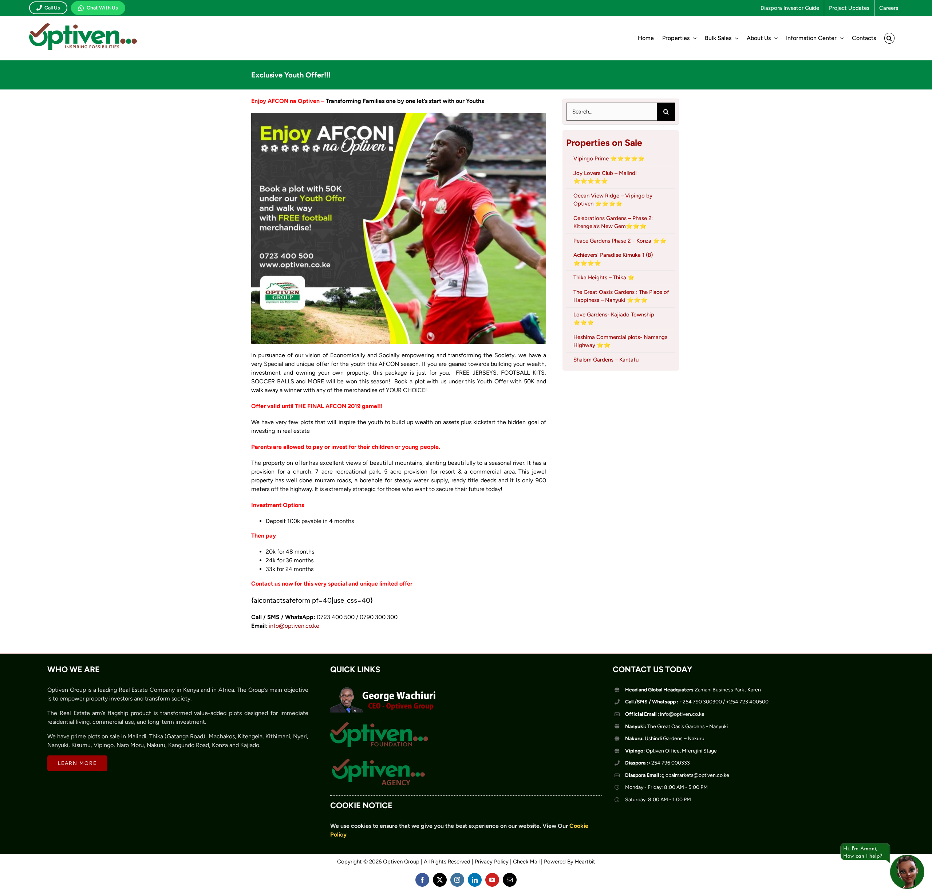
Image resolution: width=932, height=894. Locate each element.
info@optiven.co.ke (294, 625)
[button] (889, 38)
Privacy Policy (492, 861)
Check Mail (526, 861)
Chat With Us (102, 8)
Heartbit (585, 861)
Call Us (52, 8)
